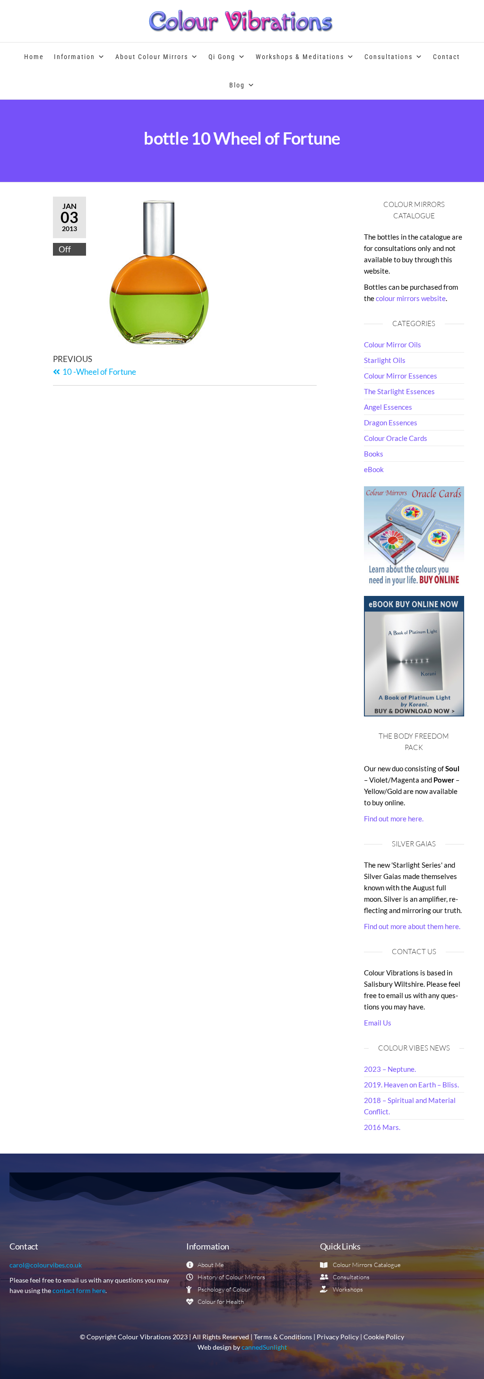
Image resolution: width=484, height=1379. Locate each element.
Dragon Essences (390, 422)
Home (34, 56)
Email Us (377, 1022)
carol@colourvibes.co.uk (45, 1265)
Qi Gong (221, 56)
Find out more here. (394, 818)
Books (373, 453)
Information (74, 56)
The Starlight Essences (399, 391)
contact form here (78, 1290)
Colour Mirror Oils (392, 344)
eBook (374, 469)
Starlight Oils (385, 360)
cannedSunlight (264, 1347)
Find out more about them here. (412, 926)
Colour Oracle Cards (395, 438)
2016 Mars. (382, 1127)
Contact (446, 56)
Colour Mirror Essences (400, 375)
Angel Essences (388, 407)
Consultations (388, 56)
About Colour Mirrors (151, 56)
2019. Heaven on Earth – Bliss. (411, 1084)
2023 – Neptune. (390, 1069)
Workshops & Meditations (300, 56)
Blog (237, 85)
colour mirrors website (411, 298)
